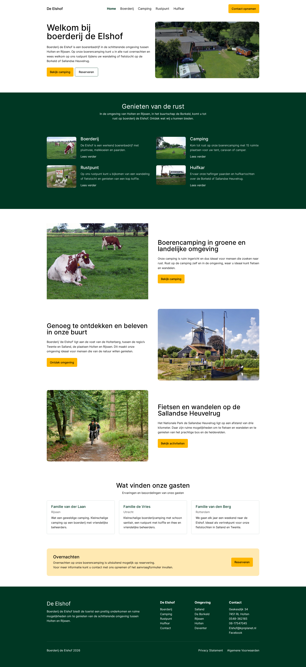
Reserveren (86, 72)
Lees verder (88, 156)
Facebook (235, 632)
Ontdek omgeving (62, 362)
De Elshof (55, 9)
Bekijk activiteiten (173, 443)
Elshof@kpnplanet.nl (242, 628)
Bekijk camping (60, 72)
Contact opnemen (244, 8)
